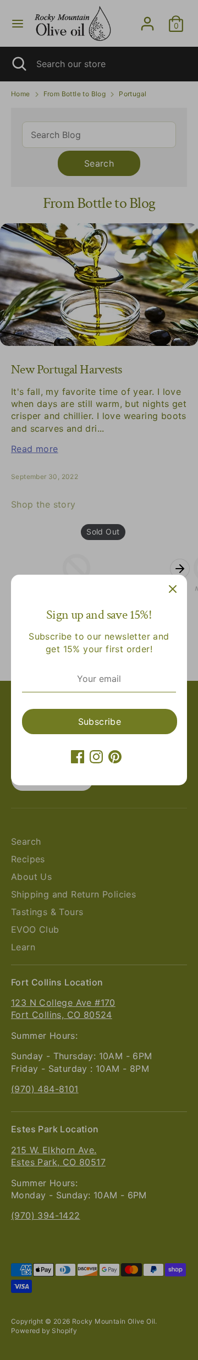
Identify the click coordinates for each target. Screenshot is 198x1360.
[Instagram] (96, 756)
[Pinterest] (115, 756)
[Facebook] (77, 756)
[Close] (173, 589)
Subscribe (100, 721)
